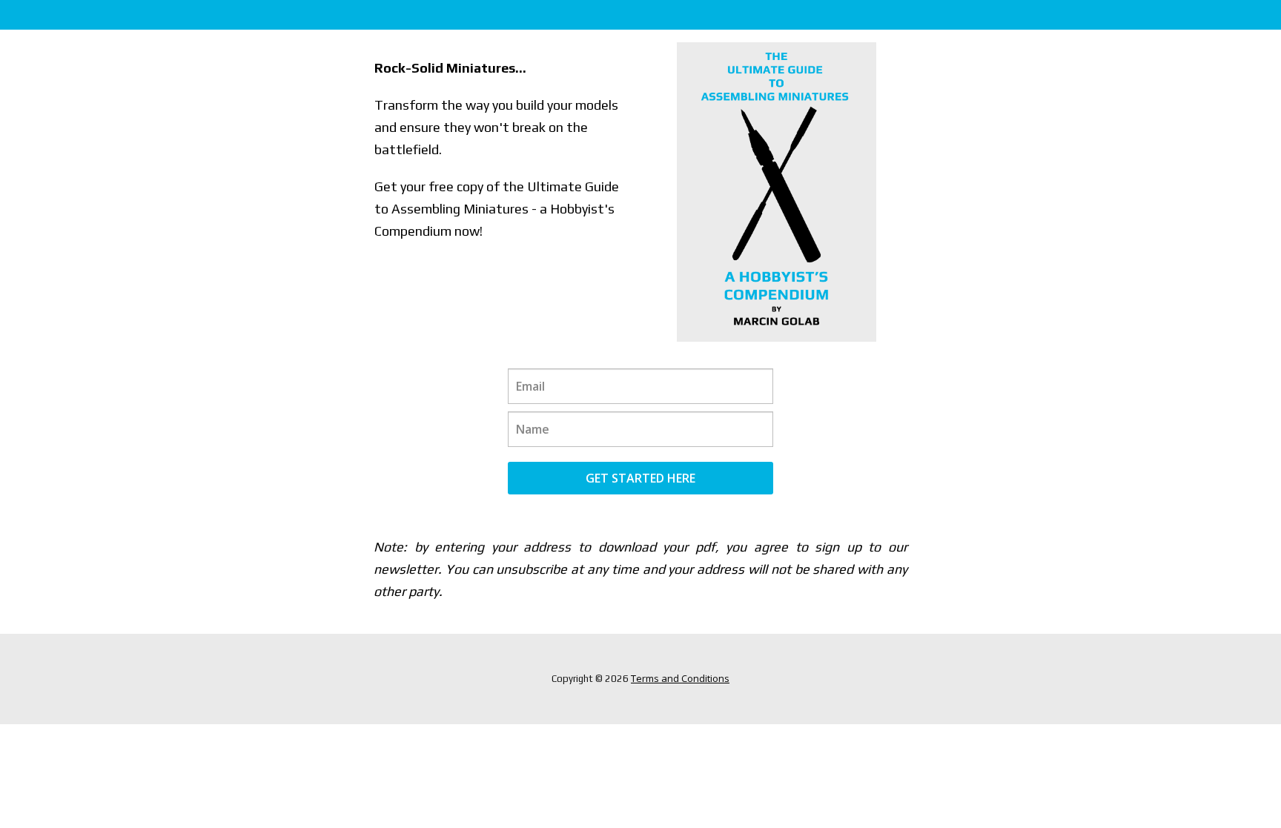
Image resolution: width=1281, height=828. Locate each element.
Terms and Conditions (680, 678)
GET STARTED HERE (640, 478)
